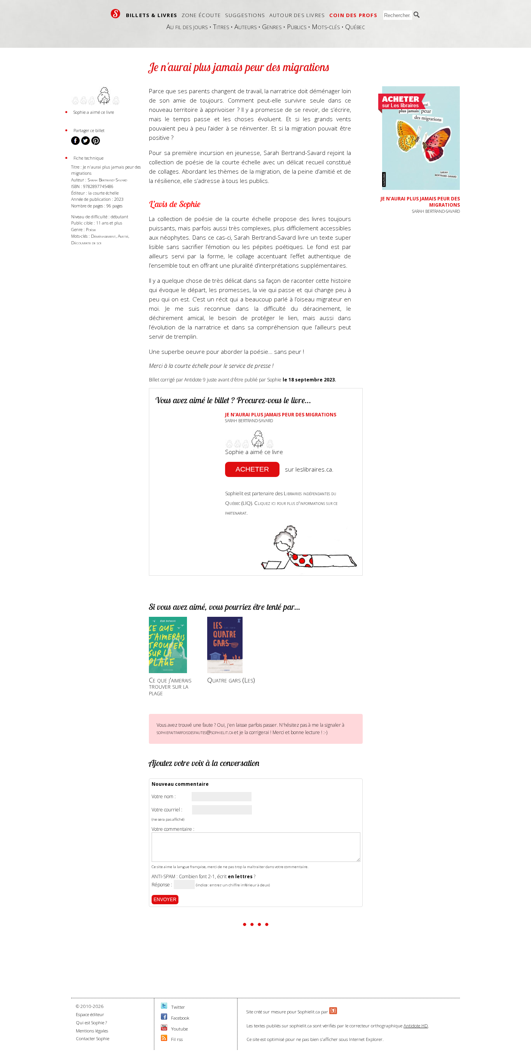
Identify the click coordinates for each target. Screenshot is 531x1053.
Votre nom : (164, 797)
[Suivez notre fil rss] (164, 1039)
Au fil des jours (187, 26)
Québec (355, 26)
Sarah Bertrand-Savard (107, 180)
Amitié (123, 236)
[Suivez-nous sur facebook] (164, 1018)
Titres (221, 26)
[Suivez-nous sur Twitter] (164, 1007)
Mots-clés (326, 26)
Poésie (91, 229)
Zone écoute (201, 15)
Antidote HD (415, 1026)
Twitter (178, 1007)
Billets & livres (151, 15)
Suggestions (245, 15)
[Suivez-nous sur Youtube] (164, 1029)
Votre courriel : (167, 810)
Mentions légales (92, 1031)
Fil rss (177, 1039)
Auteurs (245, 26)
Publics (296, 26)
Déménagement (103, 236)
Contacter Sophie (92, 1038)
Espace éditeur (90, 1014)
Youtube (179, 1029)
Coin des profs (353, 15)
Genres (271, 26)
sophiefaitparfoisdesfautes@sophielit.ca (195, 732)
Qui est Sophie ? (91, 1022)
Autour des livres (297, 15)
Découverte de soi (86, 242)
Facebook (180, 1018)
